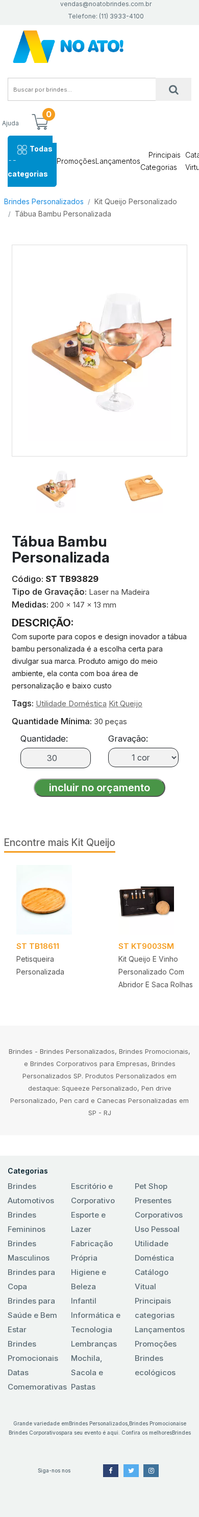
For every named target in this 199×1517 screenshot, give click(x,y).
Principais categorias (155, 1308)
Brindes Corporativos (35, 1432)
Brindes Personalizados (44, 201)
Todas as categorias (30, 161)
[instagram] (151, 1470)
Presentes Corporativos (159, 1208)
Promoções (76, 161)
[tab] (56, 485)
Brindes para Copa (31, 1279)
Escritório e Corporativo (93, 1193)
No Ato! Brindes (99, 47)
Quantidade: (44, 738)
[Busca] (173, 89)
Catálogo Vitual (151, 1279)
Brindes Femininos (26, 1222)
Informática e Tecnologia (95, 1322)
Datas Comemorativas (36, 1380)
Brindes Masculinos (28, 1251)
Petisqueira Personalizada (40, 965)
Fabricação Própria (92, 1251)
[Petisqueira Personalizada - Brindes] (55, 900)
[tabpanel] (55, 931)
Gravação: (128, 738)
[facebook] (110, 1470)
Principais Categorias (160, 160)
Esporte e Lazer (88, 1222)
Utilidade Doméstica (71, 703)
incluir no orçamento (99, 788)
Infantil (83, 1301)
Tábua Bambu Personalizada (63, 213)
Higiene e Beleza (88, 1279)
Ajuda (10, 123)
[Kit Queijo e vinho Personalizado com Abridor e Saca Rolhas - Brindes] (157, 900)
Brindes (181, 1432)
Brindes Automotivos (31, 1193)
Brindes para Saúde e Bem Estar (32, 1315)
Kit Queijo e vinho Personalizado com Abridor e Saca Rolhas (155, 972)
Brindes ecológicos (155, 1365)
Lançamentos (117, 161)
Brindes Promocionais (33, 1351)
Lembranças (94, 1344)
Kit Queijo (125, 703)
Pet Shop (151, 1186)
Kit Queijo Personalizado (135, 201)
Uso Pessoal (157, 1229)
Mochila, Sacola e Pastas (87, 1372)
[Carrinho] (40, 123)
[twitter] (131, 1470)
